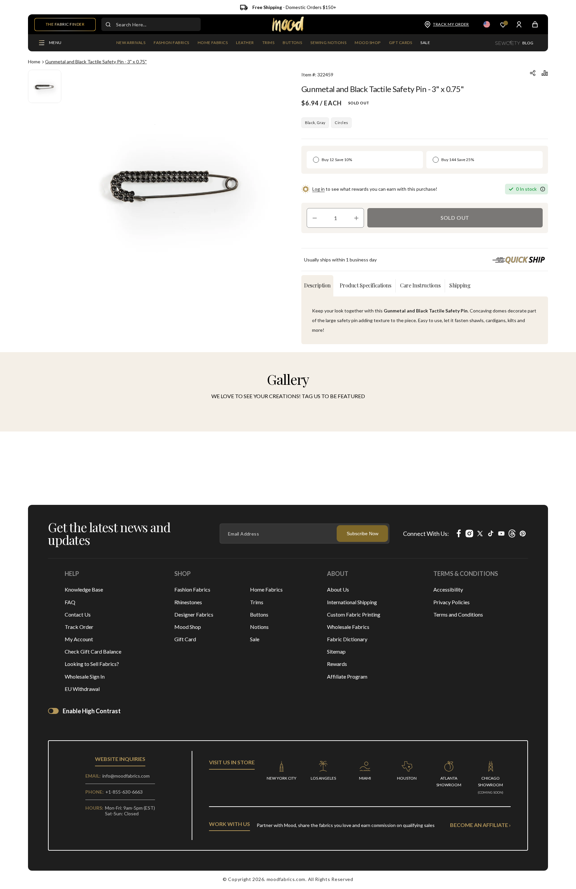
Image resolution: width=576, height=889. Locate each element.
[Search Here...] (108, 24)
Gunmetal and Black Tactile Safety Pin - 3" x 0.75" (96, 61)
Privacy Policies (451, 602)
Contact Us (78, 614)
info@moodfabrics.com (126, 776)
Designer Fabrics (193, 614)
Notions (259, 627)
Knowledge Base (84, 589)
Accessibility (448, 589)
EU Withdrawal (82, 689)
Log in (318, 189)
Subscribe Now (362, 533)
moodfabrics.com (286, 879)
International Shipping (352, 602)
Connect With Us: (426, 533)
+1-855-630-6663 (124, 792)
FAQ (70, 602)
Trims (256, 602)
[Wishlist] (503, 24)
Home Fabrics (266, 589)
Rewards (337, 664)
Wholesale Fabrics (348, 627)
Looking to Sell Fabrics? (92, 664)
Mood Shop (187, 627)
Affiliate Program (347, 676)
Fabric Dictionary (347, 639)
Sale (254, 639)
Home (34, 61)
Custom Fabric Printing (353, 614)
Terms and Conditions (458, 614)
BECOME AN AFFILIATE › (480, 825)
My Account (79, 639)
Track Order (79, 627)
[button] (171, 43)
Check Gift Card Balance (93, 651)
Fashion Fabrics (192, 589)
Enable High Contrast (92, 711)
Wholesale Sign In (85, 676)
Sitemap (336, 651)
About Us (338, 589)
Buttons (259, 614)
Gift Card (185, 639)
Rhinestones (188, 602)
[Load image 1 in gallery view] (44, 86)
